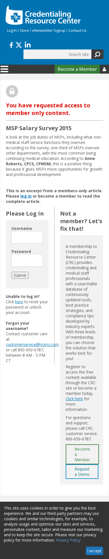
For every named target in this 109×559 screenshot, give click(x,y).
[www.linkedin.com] (27, 44)
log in (26, 196)
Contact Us (77, 30)
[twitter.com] (18, 44)
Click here (74, 398)
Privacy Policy (68, 540)
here (19, 301)
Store (24, 30)
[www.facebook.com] (11, 44)
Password (21, 251)
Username (21, 228)
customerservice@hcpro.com (32, 344)
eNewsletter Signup (48, 30)
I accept (94, 550)
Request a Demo (82, 471)
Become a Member (77, 69)
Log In (12, 30)
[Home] (43, 15)
